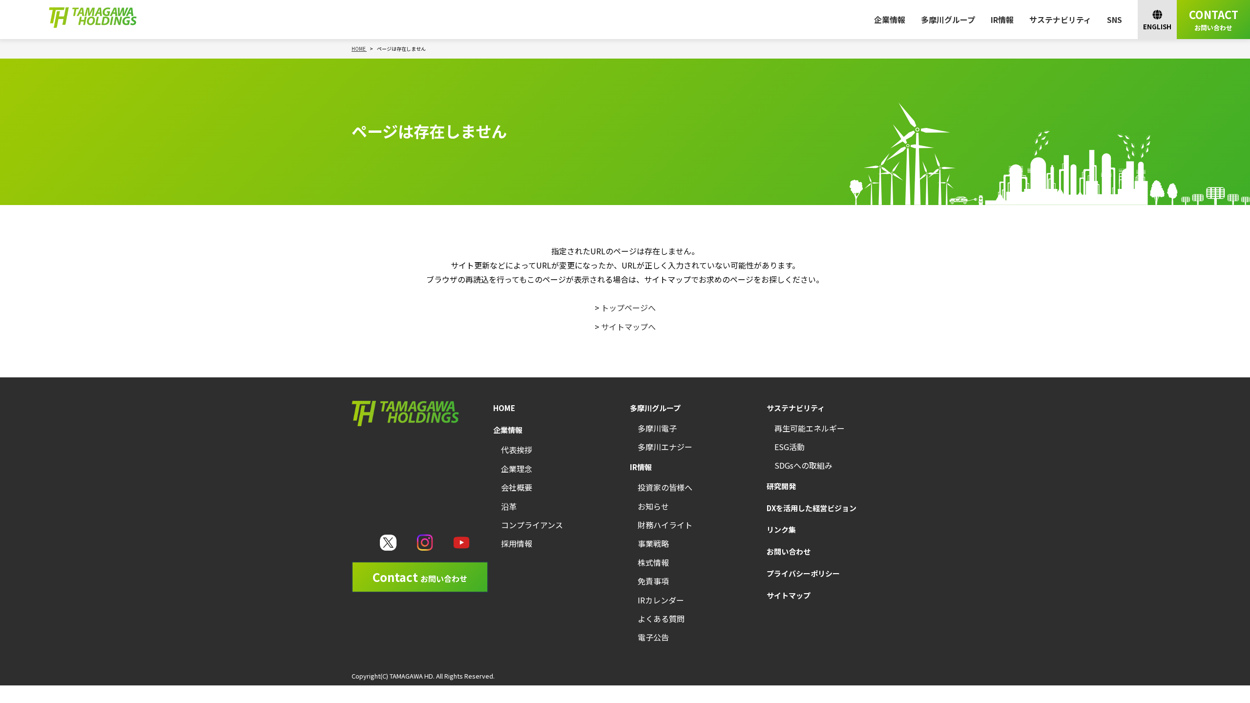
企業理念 (516, 469)
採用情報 (516, 543)
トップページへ (628, 307)
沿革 (509, 506)
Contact (420, 576)
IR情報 (1002, 19)
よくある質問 (661, 618)
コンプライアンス (532, 525)
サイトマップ (789, 595)
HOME (504, 408)
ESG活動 (789, 447)
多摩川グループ (948, 19)
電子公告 (653, 637)
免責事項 (653, 581)
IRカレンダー (661, 600)
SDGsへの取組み (803, 465)
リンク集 (781, 529)
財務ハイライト (665, 525)
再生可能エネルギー (809, 428)
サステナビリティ (1060, 19)
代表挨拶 (516, 449)
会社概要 (516, 487)
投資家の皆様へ (665, 487)
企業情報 (889, 19)
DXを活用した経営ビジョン (811, 508)
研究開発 (781, 486)
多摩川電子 (657, 428)
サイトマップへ (628, 326)
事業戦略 (653, 543)
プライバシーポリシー (803, 573)
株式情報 (653, 562)
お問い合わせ (789, 551)
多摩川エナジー (665, 447)
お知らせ (653, 506)
